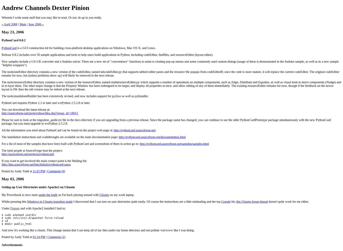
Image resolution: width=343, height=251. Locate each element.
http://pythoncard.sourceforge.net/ (135, 130)
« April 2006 (9, 24)
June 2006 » (36, 24)
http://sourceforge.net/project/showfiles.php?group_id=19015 (40, 113)
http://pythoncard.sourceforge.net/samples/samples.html (174, 143)
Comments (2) (56, 237)
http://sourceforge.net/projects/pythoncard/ (28, 154)
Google (226, 201)
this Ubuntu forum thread (252, 201)
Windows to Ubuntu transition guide (50, 201)
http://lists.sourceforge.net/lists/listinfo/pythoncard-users (36, 164)
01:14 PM (39, 237)
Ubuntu (104, 195)
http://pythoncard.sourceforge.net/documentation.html (152, 137)
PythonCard (9, 48)
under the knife (48, 195)
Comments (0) (56, 171)
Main (23, 24)
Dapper (15, 208)
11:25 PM (39, 171)
